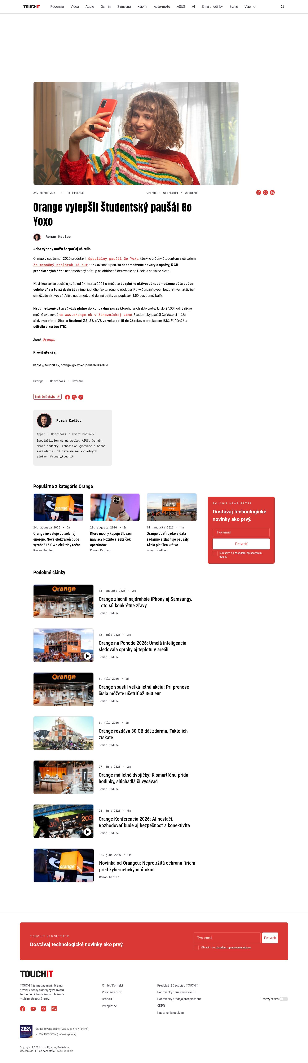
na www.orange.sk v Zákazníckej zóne (95, 314)
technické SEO (30, 1051)
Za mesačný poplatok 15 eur (60, 264)
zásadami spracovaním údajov (233, 947)
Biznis (233, 7)
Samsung (124, 7)
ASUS (181, 7)
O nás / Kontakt (112, 985)
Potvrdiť (241, 544)
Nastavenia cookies (170, 1012)
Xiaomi (142, 7)
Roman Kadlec (58, 236)
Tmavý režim (270, 999)
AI (193, 7)
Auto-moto (162, 7)
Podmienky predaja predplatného (179, 999)
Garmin (106, 7)
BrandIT (107, 999)
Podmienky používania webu (176, 992)
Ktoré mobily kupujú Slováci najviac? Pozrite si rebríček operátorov (111, 539)
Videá (75, 7)
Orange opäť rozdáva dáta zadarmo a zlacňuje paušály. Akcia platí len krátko (168, 539)
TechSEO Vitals (64, 1051)
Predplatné (109, 1006)
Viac (248, 7)
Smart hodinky (212, 7)
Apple (89, 7)
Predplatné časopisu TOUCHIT (177, 985)
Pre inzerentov (112, 992)
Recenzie (57, 7)
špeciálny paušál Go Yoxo (112, 258)
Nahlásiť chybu (45, 396)
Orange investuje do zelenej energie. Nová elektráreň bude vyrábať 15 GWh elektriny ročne (57, 539)
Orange (49, 339)
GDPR (161, 1005)
